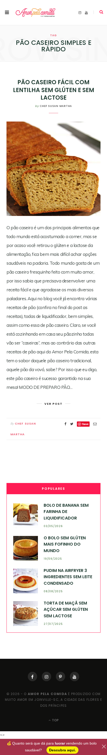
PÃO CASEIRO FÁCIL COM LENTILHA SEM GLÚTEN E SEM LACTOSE (53, 90)
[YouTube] (74, 676)
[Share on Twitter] (71, 424)
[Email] (95, 424)
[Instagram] (46, 676)
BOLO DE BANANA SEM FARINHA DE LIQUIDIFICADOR (66, 511)
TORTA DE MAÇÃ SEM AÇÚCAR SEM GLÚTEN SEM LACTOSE (66, 609)
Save (85, 424)
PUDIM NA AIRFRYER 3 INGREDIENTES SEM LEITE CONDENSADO (68, 576)
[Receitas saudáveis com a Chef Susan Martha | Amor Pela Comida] (35, 12)
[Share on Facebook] (65, 424)
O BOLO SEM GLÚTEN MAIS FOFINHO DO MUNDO (65, 544)
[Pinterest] (60, 676)
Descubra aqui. (62, 750)
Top (55, 720)
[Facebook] (32, 676)
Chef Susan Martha (56, 106)
